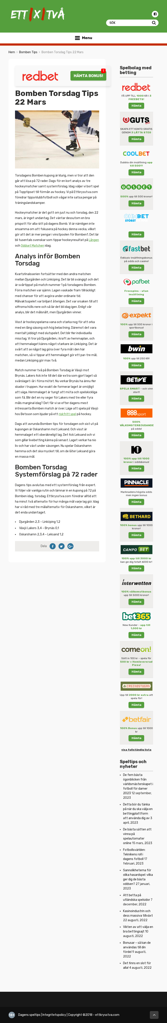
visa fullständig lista (136, 749)
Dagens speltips (29, 1015)
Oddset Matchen (32, 246)
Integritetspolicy (54, 1015)
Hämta (136, 105)
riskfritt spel (67, 414)
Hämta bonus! (88, 75)
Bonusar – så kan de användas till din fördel (137, 947)
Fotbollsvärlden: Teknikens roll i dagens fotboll (134, 854)
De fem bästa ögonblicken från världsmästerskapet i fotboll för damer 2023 (138, 784)
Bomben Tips (28, 52)
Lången (94, 240)
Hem (11, 52)
